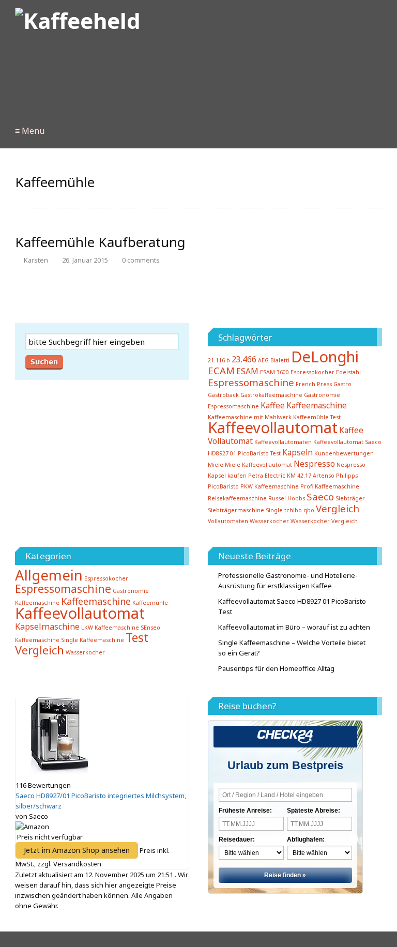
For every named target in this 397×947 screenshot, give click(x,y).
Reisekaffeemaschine (237, 498)
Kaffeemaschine (316, 405)
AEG (263, 360)
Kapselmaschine (47, 626)
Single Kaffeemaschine (92, 640)
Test (137, 638)
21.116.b (219, 360)
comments (141, 260)
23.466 (244, 359)
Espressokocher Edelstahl (326, 372)
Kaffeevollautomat (273, 427)
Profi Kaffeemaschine (329, 486)
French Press (314, 384)
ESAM (247, 371)
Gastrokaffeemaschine (271, 395)
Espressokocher (106, 578)
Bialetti (279, 360)
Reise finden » (285, 875)
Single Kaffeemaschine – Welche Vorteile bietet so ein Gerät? (291, 648)
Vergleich (337, 508)
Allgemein (49, 575)
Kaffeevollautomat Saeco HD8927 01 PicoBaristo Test (292, 606)
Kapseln (297, 452)
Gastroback (223, 395)
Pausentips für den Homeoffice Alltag (276, 668)
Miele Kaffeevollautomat (258, 464)
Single (274, 510)
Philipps (347, 475)
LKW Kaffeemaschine (110, 627)
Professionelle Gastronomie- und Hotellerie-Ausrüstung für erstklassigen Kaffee (288, 580)
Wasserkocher (269, 521)
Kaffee (273, 405)
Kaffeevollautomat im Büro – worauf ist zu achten (294, 627)
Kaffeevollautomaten (283, 442)
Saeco (320, 496)
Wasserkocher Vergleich (324, 521)
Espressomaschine (251, 382)
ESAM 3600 (274, 372)
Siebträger (350, 498)
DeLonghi (325, 356)
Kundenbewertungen (344, 453)
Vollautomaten (228, 521)
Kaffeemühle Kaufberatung (100, 242)
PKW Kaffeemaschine (269, 486)
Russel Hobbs (286, 498)
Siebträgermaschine (236, 510)
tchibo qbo (299, 510)
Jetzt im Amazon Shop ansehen (77, 850)
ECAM (221, 370)
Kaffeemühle (150, 602)
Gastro (342, 384)
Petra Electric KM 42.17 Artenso (291, 475)
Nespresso (314, 463)
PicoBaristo (223, 486)
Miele (215, 464)
